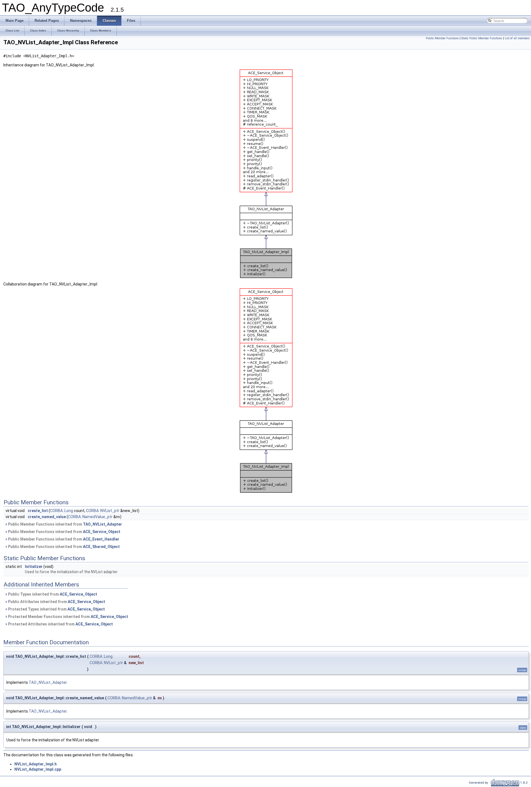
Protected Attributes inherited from (60, 624)
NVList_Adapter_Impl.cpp (37, 769)
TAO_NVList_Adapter (102, 524)
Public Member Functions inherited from (64, 524)
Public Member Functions (442, 38)
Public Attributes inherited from (56, 601)
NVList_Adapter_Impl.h (35, 764)
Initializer (34, 566)
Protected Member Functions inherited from (67, 616)
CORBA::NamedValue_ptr (90, 517)
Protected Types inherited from (56, 609)
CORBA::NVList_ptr (102, 510)
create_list (38, 510)
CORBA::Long (61, 510)
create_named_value (47, 517)
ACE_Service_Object (101, 531)
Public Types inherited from (52, 594)
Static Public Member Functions (481, 38)
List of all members (517, 38)
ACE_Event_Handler (101, 539)
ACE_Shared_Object (101, 546)
